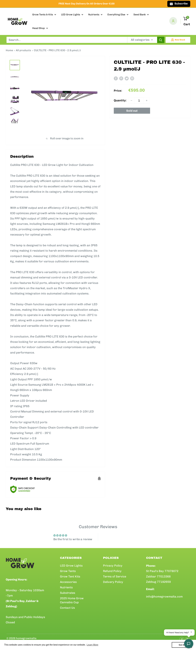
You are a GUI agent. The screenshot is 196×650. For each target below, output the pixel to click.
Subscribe (181, 3)
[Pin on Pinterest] (121, 78)
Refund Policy (112, 571)
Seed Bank (139, 14)
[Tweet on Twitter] (127, 78)
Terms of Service (114, 576)
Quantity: (120, 100)
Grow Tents (68, 571)
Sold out (132, 110)
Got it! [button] (182, 645)
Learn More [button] (92, 645)
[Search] (160, 40)
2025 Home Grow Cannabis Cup (72, 600)
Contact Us (67, 607)
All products (23, 50)
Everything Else (116, 14)
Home (9, 50)
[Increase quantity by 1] (147, 100)
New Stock (180, 40)
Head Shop (38, 28)
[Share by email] (132, 78)
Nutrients (93, 14)
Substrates (67, 593)
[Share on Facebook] (116, 78)
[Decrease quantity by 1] (131, 100)
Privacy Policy (112, 565)
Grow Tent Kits (70, 576)
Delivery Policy (113, 582)
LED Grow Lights (70, 14)
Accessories (68, 582)
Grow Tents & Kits (42, 14)
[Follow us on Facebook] (181, 638)
